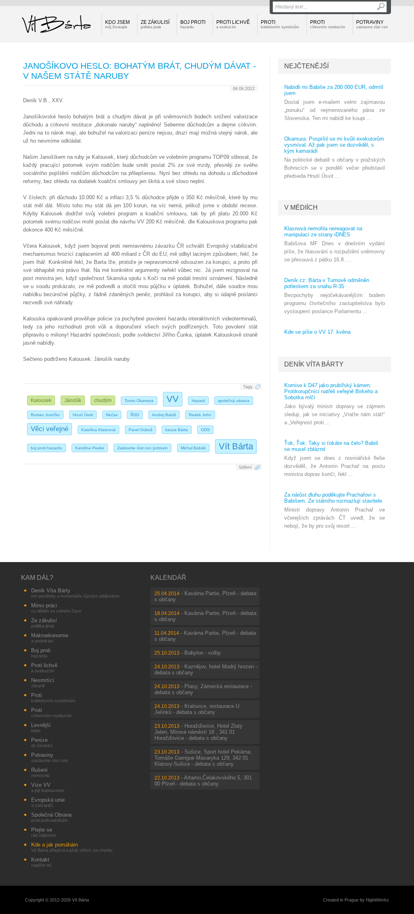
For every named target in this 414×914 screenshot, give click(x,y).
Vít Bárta (236, 446)
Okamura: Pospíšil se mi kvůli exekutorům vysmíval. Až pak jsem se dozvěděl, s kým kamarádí (334, 145)
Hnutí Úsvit (83, 415)
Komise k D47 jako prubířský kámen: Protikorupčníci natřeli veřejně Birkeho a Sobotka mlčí (331, 391)
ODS (205, 430)
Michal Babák (193, 448)
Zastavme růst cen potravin (142, 448)
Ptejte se (43, 832)
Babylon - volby (202, 653)
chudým (103, 400)
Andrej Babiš (164, 415)
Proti (280, 24)
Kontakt (41, 862)
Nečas (112, 415)
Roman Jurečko (45, 415)
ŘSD (135, 415)
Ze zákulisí (155, 24)
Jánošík (72, 400)
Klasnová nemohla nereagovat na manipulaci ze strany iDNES (323, 231)
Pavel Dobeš (140, 430)
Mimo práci (56, 607)
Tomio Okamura (139, 400)
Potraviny (372, 24)
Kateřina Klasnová (98, 430)
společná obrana (233, 400)
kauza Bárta (176, 430)
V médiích (301, 207)
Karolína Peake (89, 448)
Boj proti (192, 24)
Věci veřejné (49, 429)
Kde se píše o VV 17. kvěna (317, 332)
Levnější (41, 727)
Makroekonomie (49, 637)
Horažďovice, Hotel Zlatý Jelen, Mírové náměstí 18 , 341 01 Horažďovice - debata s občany (198, 732)
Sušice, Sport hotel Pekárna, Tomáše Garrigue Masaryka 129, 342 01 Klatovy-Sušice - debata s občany (203, 758)
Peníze (42, 742)
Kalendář (168, 577)
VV (173, 399)
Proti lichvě (233, 24)
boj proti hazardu (46, 448)
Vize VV (47, 787)
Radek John (200, 415)
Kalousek (41, 400)
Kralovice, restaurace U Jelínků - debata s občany (196, 709)
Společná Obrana (51, 817)
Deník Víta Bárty (314, 364)
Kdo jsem (117, 24)
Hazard (198, 400)
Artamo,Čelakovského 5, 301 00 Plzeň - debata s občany (203, 781)
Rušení (40, 772)
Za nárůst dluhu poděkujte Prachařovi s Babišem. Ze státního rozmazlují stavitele (333, 498)
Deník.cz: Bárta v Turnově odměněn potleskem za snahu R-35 (326, 283)
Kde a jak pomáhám (71, 847)
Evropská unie (48, 802)
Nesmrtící (42, 682)
